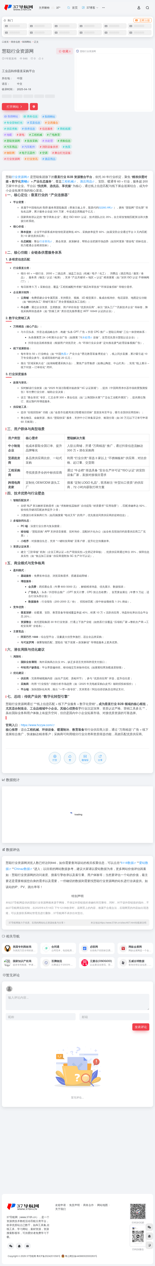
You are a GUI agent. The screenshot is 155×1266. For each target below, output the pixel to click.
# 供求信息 (28, 128)
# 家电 (20, 134)
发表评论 (141, 1027)
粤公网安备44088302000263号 (80, 1256)
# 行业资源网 (12, 159)
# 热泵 (67, 147)
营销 (24, 181)
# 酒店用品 (49, 159)
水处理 (86, 337)
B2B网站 (27, 41)
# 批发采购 (31, 140)
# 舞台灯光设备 (61, 153)
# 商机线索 (64, 128)
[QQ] (19, 1246)
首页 (6, 41)
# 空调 (43, 153)
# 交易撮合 (51, 122)
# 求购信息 (64, 140)
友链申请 (60, 1205)
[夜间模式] (149, 1245)
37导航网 (31, 1256)
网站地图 (102, 1205)
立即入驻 (144, 20)
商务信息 (15, 41)
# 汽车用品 (10, 147)
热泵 (63, 354)
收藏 (66, 51)
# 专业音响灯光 (13, 122)
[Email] (27, 1246)
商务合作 (88, 1205)
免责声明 (74, 1205)
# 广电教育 (53, 134)
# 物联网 (9, 153)
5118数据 (127, 862)
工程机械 (68, 181)
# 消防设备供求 (49, 147)
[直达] (35, 948)
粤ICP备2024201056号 (48, 1256)
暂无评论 (13, 974)
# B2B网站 (49, 116)
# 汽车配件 (28, 147)
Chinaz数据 (22, 869)
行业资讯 (44, 241)
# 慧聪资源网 (12, 140)
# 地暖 (8, 134)
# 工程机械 (35, 134)
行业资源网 (19, 177)
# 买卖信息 (33, 122)
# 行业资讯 (31, 159)
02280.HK (105, 207)
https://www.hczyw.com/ (36, 725)
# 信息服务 (46, 128)
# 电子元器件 (27, 153)
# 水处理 (48, 140)
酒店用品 (86, 181)
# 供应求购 (10, 128)
